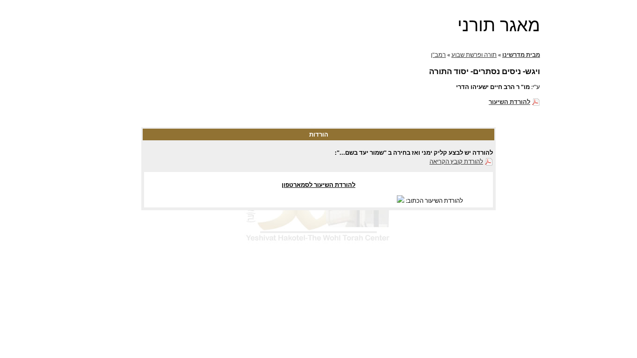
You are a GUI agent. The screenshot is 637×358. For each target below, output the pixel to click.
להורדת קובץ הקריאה (456, 161)
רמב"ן (438, 54)
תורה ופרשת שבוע (474, 54)
